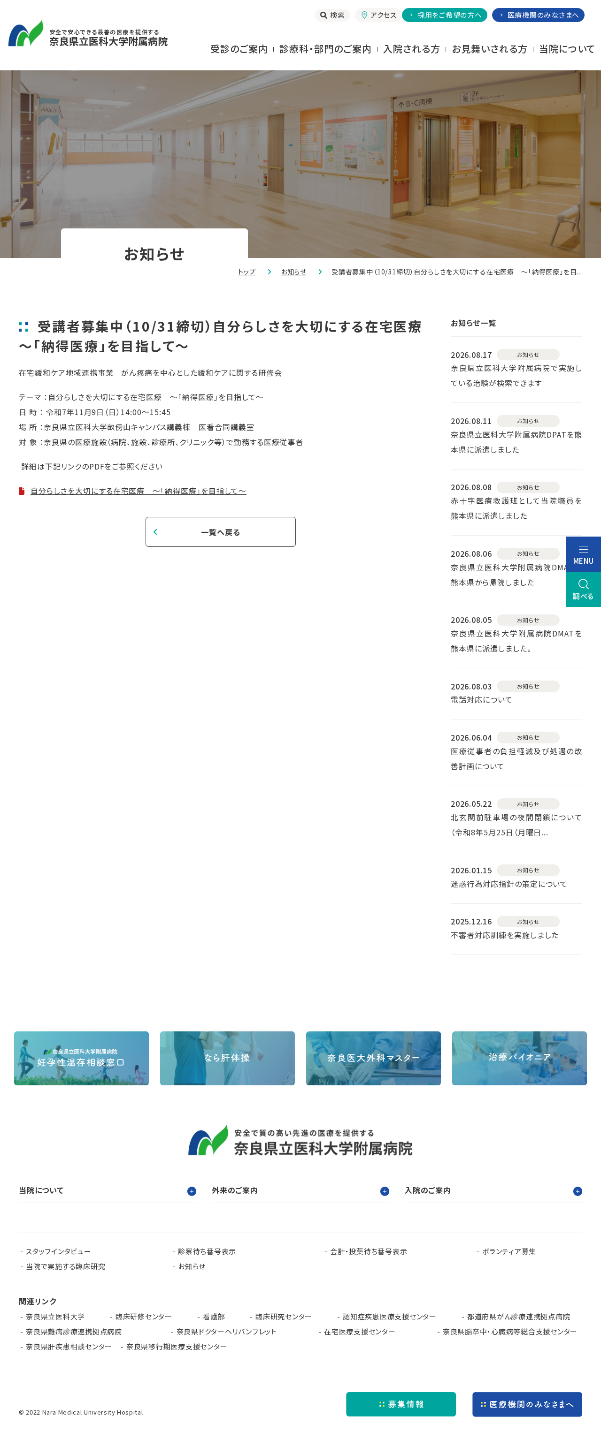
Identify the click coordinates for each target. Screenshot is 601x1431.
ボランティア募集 (509, 1251)
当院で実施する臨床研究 (65, 1266)
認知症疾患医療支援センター (390, 1316)
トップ (247, 271)
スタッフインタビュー (59, 1251)
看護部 (214, 1316)
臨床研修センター (144, 1316)
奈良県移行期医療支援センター (177, 1346)
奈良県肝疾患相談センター (69, 1346)
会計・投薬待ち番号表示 (368, 1251)
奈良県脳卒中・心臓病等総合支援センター (510, 1331)
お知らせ (294, 271)
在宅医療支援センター (360, 1331)
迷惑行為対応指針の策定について (509, 883)
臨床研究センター (283, 1316)
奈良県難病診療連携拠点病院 (78, 1331)
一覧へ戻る (220, 532)
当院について (567, 48)
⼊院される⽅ (411, 48)
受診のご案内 (239, 48)
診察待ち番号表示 (207, 1251)
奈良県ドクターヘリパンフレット (227, 1331)
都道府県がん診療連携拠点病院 (522, 1316)
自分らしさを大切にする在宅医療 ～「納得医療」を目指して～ (139, 490)
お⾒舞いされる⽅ (490, 48)
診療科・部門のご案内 (325, 48)
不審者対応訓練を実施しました (505, 934)
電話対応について (482, 699)
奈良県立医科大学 (55, 1316)
